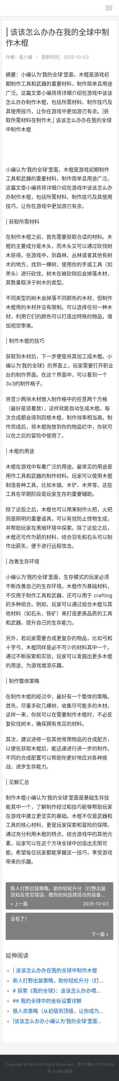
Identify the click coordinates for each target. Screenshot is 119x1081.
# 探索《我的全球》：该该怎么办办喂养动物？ (58, 990)
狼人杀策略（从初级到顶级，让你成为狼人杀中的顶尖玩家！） (58, 1011)
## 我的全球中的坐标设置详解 (47, 1001)
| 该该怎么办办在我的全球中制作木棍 (55, 970)
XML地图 (64, 1071)
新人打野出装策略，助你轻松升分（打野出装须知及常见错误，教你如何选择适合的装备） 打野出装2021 (58, 980)
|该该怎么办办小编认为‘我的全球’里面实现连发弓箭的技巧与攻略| (58, 1021)
